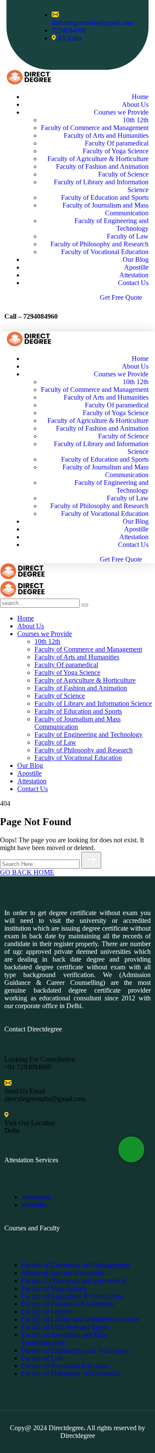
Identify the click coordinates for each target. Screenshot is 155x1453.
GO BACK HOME (27, 872)
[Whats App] (131, 1149)
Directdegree (66, 1427)
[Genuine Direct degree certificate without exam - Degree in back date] (22, 577)
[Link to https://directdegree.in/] (28, 82)
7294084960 (40, 316)
